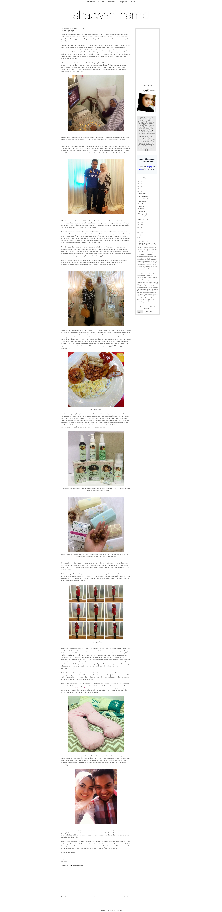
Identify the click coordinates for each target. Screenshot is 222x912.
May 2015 (141, 206)
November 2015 (142, 196)
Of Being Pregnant (69, 31)
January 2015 (142, 219)
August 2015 (141, 201)
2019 (138, 181)
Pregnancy (80, 865)
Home (132, 2)
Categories (123, 2)
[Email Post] (71, 865)
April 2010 (139, 247)
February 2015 (142, 214)
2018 (138, 184)
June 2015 (141, 203)
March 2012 (140, 274)
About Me (91, 2)
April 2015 (141, 209)
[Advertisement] (96, 883)
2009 (138, 235)
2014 (138, 222)
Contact (101, 2)
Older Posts (127, 897)
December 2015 (142, 193)
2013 (138, 225)
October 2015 (142, 198)
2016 (138, 189)
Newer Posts (64, 897)
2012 (138, 227)
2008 (138, 237)
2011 (138, 230)
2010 (138, 232)
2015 (138, 191)
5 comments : (65, 865)
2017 (138, 186)
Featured (111, 2)
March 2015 (141, 211)
